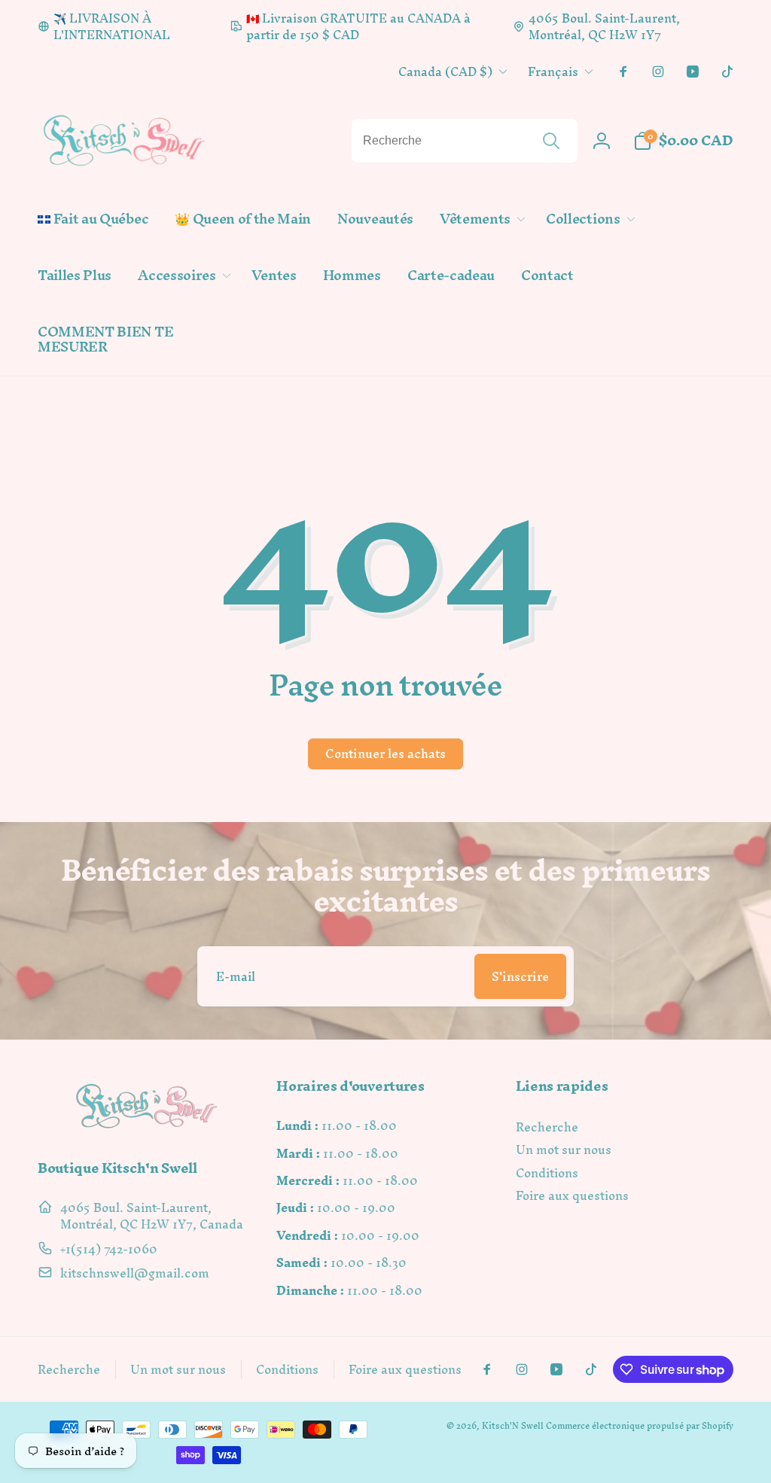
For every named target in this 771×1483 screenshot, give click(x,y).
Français (553, 71)
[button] (479, 219)
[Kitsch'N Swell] (147, 1128)
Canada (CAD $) (445, 71)
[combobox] (464, 141)
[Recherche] (551, 141)
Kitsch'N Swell (513, 1426)
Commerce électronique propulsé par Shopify (639, 1426)
